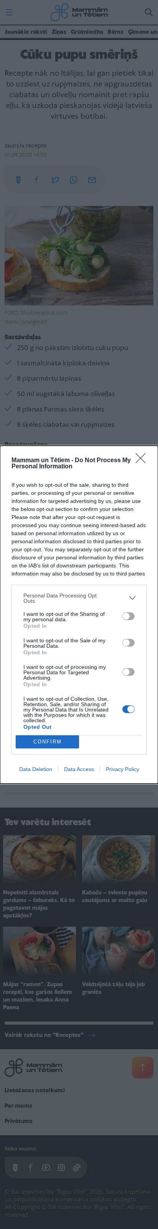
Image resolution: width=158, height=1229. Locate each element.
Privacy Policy (122, 769)
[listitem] (79, 598)
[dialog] (79, 615)
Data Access (79, 769)
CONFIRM (47, 742)
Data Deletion (35, 769)
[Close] (143, 460)
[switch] (128, 616)
